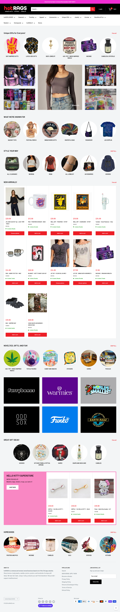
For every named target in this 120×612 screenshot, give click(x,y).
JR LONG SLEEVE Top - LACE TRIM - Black (15, 222)
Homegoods (17, 23)
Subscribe (96, 582)
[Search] (92, 9)
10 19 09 (30, 275)
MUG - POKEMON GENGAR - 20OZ (37, 222)
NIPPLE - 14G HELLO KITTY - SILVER (55, 510)
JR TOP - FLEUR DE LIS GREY (58, 273)
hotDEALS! (29, 23)
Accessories (53, 17)
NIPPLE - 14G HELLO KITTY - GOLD (80, 509)
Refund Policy (66, 590)
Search (64, 571)
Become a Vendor (67, 576)
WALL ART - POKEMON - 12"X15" (59, 222)
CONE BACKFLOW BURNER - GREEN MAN (35, 324)
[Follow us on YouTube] (53, 601)
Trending (31, 17)
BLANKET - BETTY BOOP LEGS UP (37, 273)
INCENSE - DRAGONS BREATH (104, 273)
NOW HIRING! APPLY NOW (69, 573)
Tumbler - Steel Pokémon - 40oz (104, 222)
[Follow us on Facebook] (39, 601)
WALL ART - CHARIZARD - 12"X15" (82, 222)
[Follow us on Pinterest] (50, 601)
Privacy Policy (66, 579)
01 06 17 (50, 513)
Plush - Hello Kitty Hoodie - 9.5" (102, 509)
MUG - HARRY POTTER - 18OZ (13, 273)
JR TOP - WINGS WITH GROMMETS (82, 273)
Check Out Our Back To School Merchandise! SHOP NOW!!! (60, 2)
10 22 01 (52, 224)
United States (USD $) (10, 598)
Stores (40, 23)
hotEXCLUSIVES (8, 17)
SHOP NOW (12, 487)
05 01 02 (97, 275)
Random (6, 23)
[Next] (116, 46)
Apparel (42, 17)
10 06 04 (7, 325)
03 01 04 (7, 226)
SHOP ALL (114, 151)
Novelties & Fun (99, 17)
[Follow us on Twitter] (43, 601)
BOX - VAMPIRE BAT (11, 323)
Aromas (87, 17)
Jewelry (77, 17)
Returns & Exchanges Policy (70, 584)
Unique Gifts (65, 17)
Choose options (15, 233)
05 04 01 (30, 327)
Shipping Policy (66, 582)
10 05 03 (30, 224)
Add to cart (37, 233)
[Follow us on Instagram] (46, 601)
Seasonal (21, 17)
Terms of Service (67, 587)
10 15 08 (96, 511)
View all (114, 33)
